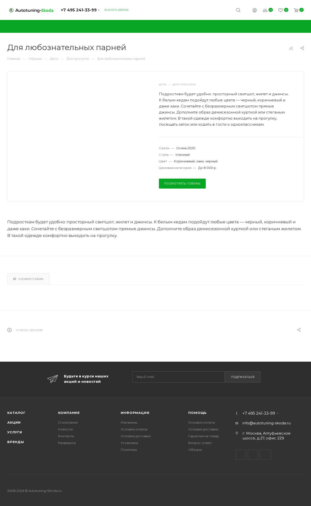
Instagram (265, 454)
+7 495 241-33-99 (79, 10)
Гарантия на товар (203, 436)
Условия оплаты (134, 429)
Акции (14, 422)
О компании (68, 422)
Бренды (15, 442)
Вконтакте (240, 454)
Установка (129, 443)
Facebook (253, 454)
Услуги (14, 432)
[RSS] (291, 48)
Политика (129, 450)
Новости (65, 429)
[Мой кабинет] (254, 11)
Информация (135, 413)
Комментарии (30, 279)
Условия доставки (136, 436)
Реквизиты (67, 443)
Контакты (66, 436)
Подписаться (243, 377)
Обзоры (195, 450)
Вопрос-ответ (200, 443)
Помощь (197, 413)
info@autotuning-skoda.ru (266, 423)
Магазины (129, 422)
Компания (69, 413)
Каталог (16, 413)
